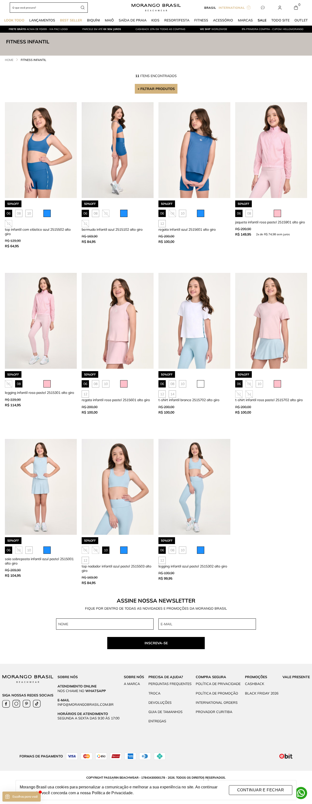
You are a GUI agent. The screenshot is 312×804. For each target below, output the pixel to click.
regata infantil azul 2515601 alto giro (187, 229)
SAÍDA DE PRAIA (132, 20)
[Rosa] (277, 213)
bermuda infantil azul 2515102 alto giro (112, 229)
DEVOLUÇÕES (160, 702)
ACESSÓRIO (223, 20)
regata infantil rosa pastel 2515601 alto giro (116, 400)
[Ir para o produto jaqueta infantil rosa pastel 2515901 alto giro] (271, 150)
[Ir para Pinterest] (26, 704)
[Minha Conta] (279, 7)
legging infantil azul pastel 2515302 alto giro (192, 566)
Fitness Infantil (33, 60)
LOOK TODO (14, 20)
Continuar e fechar (260, 790)
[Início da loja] (156, 7)
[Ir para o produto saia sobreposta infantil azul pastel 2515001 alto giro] (41, 487)
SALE (262, 20)
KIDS (155, 20)
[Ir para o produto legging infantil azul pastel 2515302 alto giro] (194, 487)
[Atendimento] (262, 7)
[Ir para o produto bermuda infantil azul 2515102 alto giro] (118, 150)
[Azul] (47, 213)
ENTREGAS (157, 721)
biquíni (93, 20)
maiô (109, 20)
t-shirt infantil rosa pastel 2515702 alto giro (269, 400)
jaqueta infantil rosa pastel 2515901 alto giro (270, 222)
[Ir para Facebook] (6, 704)
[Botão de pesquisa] (83, 7)
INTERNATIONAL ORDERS (217, 702)
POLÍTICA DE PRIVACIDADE (218, 684)
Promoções (256, 677)
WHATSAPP (95, 691)
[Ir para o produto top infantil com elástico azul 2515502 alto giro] (41, 150)
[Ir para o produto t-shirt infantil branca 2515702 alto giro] (194, 321)
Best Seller (71, 20)
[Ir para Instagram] (16, 704)
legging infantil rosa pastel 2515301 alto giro (39, 392)
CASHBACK (254, 684)
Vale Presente (296, 677)
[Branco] (200, 383)
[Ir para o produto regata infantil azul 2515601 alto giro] (194, 150)
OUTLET (301, 20)
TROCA (154, 693)
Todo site (280, 20)
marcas (245, 20)
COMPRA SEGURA (211, 677)
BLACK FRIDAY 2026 (261, 693)
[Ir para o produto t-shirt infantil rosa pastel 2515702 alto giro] (271, 321)
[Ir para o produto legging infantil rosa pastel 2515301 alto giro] (41, 321)
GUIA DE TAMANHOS (165, 712)
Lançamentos (42, 20)
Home (9, 60)
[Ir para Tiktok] (37, 704)
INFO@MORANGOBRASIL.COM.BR (86, 704)
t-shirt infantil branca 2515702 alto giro (188, 400)
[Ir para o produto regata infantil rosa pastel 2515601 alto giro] (118, 321)
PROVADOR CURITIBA (214, 712)
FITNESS (201, 20)
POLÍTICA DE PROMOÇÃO (217, 693)
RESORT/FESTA (176, 20)
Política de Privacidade (112, 793)
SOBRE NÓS (134, 677)
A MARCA (132, 684)
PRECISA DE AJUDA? (165, 677)
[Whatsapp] (301, 793)
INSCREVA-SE (156, 643)
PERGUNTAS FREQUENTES (170, 684)
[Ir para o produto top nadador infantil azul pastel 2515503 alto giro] (118, 487)
